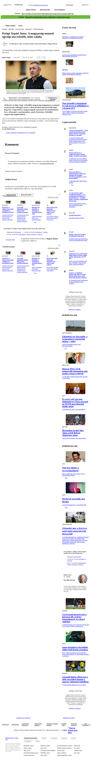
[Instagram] (54, 231)
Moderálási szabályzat (74, 724)
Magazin (64, 738)
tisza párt (71, 231)
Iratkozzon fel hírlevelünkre (14, 232)
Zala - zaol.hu (77, 752)
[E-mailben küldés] (54, 57)
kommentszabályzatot (47, 163)
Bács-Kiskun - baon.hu (29, 745)
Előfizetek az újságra (69, 718)
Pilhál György (68, 575)
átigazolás (64, 610)
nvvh (63, 395)
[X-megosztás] (57, 57)
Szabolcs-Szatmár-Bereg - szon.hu (64, 755)
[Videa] (50, 234)
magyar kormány (19, 29)
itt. (39, 99)
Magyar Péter (66, 51)
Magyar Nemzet (10, 25)
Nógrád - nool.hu (61, 750)
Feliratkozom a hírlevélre (52, 98)
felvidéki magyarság (38, 29)
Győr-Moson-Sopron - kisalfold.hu (48, 750)
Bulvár (73, 738)
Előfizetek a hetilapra (75, 309)
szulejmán (68, 576)
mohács (64, 33)
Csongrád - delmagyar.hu (29, 755)
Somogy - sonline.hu (61, 752)
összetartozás (28, 29)
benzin (63, 643)
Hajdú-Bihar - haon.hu (45, 752)
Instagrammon (22, 234)
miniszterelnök (20, 205)
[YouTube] (54, 234)
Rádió (37, 741)
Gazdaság (54, 738)
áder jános (64, 426)
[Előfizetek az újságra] (69, 5)
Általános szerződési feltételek (52, 724)
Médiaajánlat (15, 724)
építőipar (71, 270)
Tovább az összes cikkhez (53, 248)
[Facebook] (50, 231)
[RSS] (58, 234)
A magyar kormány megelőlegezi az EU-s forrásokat (20, 132)
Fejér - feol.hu (43, 748)
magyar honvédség (36, 205)
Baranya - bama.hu (28, 748)
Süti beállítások (86, 724)
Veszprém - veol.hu (78, 750)
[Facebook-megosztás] (61, 57)
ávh (47, 205)
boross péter (72, 212)
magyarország (5, 205)
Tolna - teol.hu (77, 745)
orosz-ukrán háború (67, 524)
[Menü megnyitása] (85, 5)
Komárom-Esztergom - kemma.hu (64, 748)
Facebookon (38, 232)
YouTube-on (33, 234)
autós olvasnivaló (66, 99)
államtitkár (11, 29)
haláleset (71, 150)
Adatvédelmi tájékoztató (25, 724)
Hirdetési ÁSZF (64, 724)
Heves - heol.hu (44, 755)
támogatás (4, 29)
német (63, 494)
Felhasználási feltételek (38, 724)
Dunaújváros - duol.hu (45, 745)
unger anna (71, 251)
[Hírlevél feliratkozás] (58, 229)
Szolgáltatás (27, 741)
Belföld (20, 25)
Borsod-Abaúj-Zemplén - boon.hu (31, 752)
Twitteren (45, 232)
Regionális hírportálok (30, 738)
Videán (28, 234)
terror (63, 463)
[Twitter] (58, 231)
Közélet (44, 738)
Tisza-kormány (73, 127)
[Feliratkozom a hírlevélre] (18, 5)
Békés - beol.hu (27, 750)
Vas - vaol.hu (77, 748)
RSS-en (40, 234)
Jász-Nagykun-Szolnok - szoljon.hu (64, 745)
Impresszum (5, 724)
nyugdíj (71, 169)
